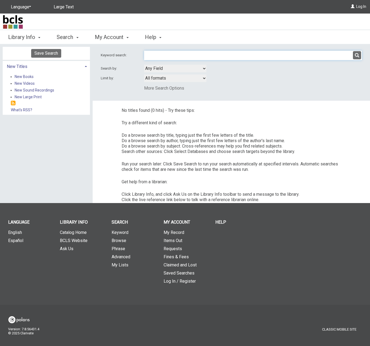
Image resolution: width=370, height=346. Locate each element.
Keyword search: (114, 55)
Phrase (118, 248)
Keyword (120, 232)
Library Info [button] (22, 37)
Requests (173, 248)
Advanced (121, 256)
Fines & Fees (176, 256)
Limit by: (108, 78)
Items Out (173, 240)
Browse (119, 240)
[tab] (46, 66)
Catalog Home (73, 232)
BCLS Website (73, 240)
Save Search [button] (46, 53)
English (15, 232)
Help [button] (151, 37)
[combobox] (175, 68)
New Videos (25, 83)
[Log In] (353, 6)
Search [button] (65, 37)
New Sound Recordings (34, 90)
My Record (174, 232)
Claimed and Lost (180, 264)
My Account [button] (110, 37)
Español (15, 240)
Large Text (64, 6)
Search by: (109, 68)
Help (220, 222)
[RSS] (13, 103)
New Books (24, 76)
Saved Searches (179, 273)
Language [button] (19, 222)
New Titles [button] (17, 66)
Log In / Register (180, 281)
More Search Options (164, 88)
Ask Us (66, 248)
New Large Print (28, 97)
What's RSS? (21, 110)
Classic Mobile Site (339, 329)
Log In (361, 6)
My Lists (120, 264)
